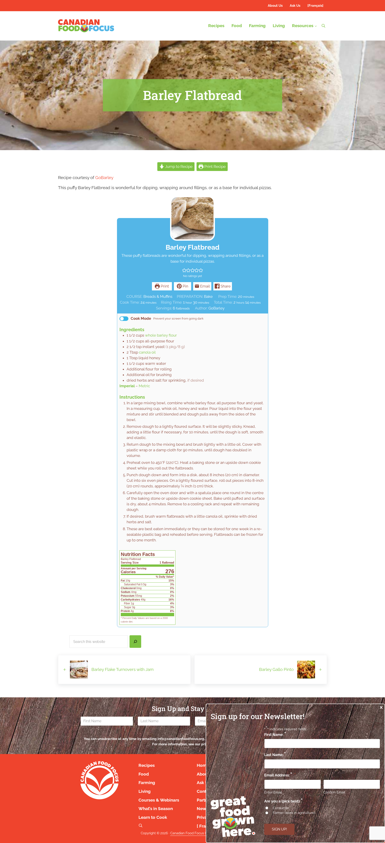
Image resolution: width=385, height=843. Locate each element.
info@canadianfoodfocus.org (181, 739)
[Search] (135, 641)
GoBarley (104, 177)
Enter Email (273, 792)
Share (225, 286)
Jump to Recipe (178, 166)
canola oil (147, 352)
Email (204, 286)
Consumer (281, 808)
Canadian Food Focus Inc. (190, 833)
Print (164, 286)
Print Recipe (214, 166)
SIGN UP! (279, 829)
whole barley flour (161, 335)
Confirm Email (334, 792)
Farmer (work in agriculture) (294, 813)
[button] (184, 270)
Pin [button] (185, 286)
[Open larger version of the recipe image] (192, 218)
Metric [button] (144, 386)
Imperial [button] (127, 386)
